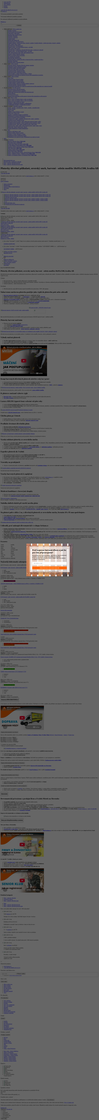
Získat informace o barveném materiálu (49, 568)
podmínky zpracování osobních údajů (41, 572)
